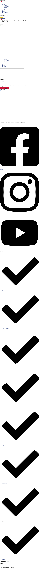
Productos (3, 4)
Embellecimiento (6, 6)
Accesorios (5, 5)
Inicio (3, 2)
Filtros (5, 9)
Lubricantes (5, 7)
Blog (2, 10)
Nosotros (3, 3)
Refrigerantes (6, 8)
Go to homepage (4, 88)
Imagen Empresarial (10, 569)
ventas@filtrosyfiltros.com (4, 565)
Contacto (3, 11)
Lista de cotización (5, 12)
